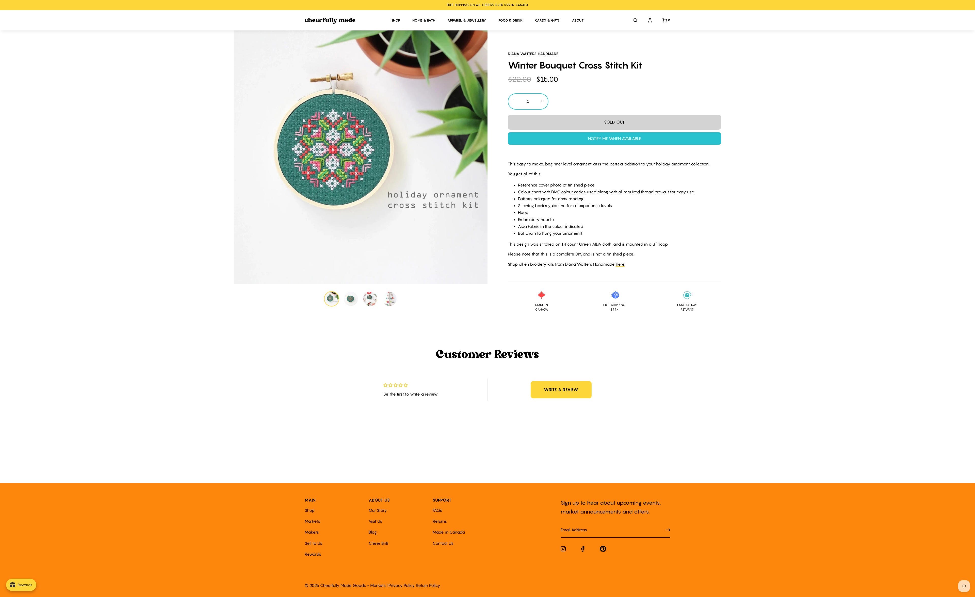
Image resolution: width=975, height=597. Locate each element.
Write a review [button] (561, 389)
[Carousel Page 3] (370, 298)
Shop (310, 510)
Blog (373, 532)
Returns (440, 521)
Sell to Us (313, 543)
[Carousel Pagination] (360, 298)
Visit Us (375, 521)
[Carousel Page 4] (389, 298)
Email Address (571, 525)
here (620, 264)
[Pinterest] (603, 550)
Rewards (313, 554)
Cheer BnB (378, 543)
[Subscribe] (668, 530)
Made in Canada (449, 532)
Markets (312, 521)
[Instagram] (563, 550)
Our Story (378, 510)
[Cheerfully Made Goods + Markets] (345, 21)
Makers (312, 532)
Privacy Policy (401, 585)
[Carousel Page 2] (351, 298)
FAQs (437, 510)
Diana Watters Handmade (533, 54)
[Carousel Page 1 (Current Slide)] (331, 298)
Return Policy (428, 585)
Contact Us (443, 543)
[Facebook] (582, 550)
